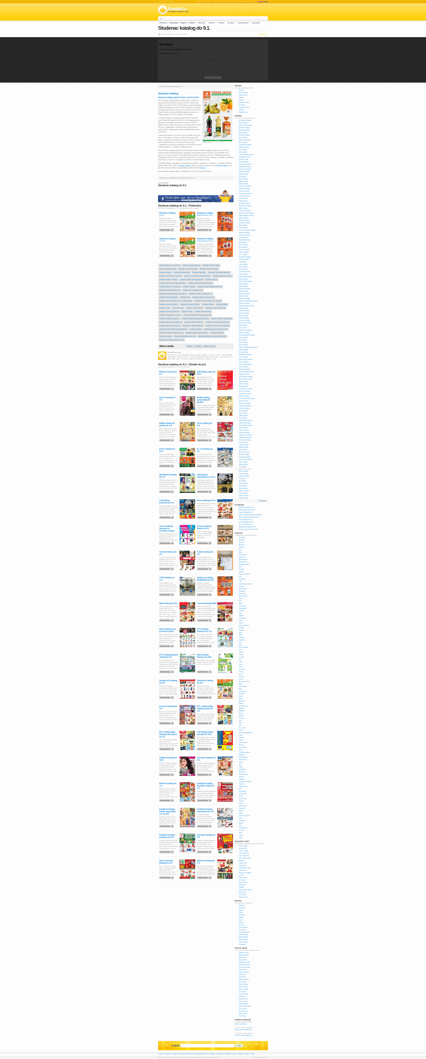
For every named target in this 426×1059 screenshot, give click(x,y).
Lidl (240, 659)
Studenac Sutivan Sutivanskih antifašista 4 (173, 329)
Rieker (241, 762)
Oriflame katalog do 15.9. (168, 758)
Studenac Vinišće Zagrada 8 (168, 297)
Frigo (240, 613)
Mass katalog (243, 286)
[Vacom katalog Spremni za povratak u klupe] (167, 543)
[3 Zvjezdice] (263, 34)
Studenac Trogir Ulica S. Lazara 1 (170, 315)
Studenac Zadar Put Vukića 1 (222, 276)
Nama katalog (243, 315)
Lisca (240, 664)
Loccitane (242, 669)
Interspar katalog (244, 232)
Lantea (241, 652)
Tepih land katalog (244, 423)
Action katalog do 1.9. (205, 553)
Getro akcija (243, 969)
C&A (240, 581)
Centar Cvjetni (243, 851)
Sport (240, 920)
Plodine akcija (243, 1004)
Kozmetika (256, 23)
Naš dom (242, 718)
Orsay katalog (243, 337)
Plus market (243, 747)
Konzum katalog (244, 249)
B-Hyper (241, 569)
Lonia (240, 674)
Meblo (241, 696)
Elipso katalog (243, 184)
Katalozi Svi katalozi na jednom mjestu (173, 10)
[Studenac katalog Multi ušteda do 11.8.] (204, 255)
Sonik (241, 803)
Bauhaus (242, 540)
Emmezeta (242, 606)
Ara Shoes (242, 537)
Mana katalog (243, 279)
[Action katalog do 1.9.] (204, 568)
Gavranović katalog (245, 205)
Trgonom (242, 784)
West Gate (242, 892)
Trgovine (243, 1)
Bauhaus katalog (244, 127)
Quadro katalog (244, 495)
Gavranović (242, 618)
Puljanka (241, 754)
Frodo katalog (243, 198)
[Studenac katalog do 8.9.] (167, 229)
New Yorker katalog (245, 323)
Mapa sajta (181, 1054)
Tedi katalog (243, 418)
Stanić (241, 796)
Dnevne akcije (243, 92)
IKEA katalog (243, 227)
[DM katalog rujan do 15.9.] (204, 388)
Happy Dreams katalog (246, 215)
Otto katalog (243, 340)
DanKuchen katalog (245, 164)
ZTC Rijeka (242, 894)
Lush (240, 667)
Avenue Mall (243, 848)
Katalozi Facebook (231, 1054)
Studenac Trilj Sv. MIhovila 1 (194, 322)
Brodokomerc (243, 559)
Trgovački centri (244, 107)
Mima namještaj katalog (246, 306)
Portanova (242, 880)
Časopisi (241, 109)
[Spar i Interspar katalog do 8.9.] (167, 877)
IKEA (240, 635)
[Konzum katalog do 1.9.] (167, 723)
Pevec (241, 735)
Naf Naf (241, 715)
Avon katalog (243, 123)
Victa (240, 818)
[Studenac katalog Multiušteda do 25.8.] (204, 229)
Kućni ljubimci (243, 23)
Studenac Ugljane (221, 304)
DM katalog (242, 176)
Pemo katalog (243, 345)
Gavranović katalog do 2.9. (168, 681)
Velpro (241, 813)
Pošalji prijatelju (199, 1054)
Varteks (241, 811)
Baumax (241, 542)
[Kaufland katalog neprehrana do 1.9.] (204, 826)
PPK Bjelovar (243, 757)
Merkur (241, 703)
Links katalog (243, 264)
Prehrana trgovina (244, 752)
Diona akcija (243, 960)
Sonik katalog (243, 410)
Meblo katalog (243, 291)
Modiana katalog (244, 310)
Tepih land (242, 769)
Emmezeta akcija (244, 967)
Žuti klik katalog (244, 454)
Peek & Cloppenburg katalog (248, 347)
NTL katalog (243, 327)
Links (240, 662)
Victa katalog (243, 442)
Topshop (241, 779)
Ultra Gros (242, 808)
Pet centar (242, 728)
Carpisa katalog (244, 147)
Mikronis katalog (244, 303)
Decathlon (242, 591)
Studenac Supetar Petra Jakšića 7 (197, 333)
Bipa (240, 552)
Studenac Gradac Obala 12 (191, 265)
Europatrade (243, 608)
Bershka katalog (244, 135)
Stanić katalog (243, 401)
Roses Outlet (243, 882)
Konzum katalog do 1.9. (168, 707)
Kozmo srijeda (243, 989)
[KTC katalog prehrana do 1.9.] (204, 645)
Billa (240, 550)
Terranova (242, 772)
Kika (240, 642)
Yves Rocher (243, 828)
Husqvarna (242, 478)
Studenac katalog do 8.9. (205, 681)
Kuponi (235, 1)
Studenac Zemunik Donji (182, 272)
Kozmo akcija (243, 986)
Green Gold (242, 865)
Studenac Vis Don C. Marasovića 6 (200, 294)
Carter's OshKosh (244, 574)
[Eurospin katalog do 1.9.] (204, 774)
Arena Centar (243, 846)
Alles (240, 833)
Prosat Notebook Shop (246, 371)
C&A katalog (243, 152)
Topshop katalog (244, 432)
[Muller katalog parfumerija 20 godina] (204, 414)
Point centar (243, 877)
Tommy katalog (244, 430)
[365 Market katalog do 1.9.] (167, 491)
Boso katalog (243, 137)
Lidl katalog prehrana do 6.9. (166, 501)
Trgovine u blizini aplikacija (243, 1035)
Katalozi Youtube (243, 1054)
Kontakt (174, 1054)
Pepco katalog (243, 349)
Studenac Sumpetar (217, 333)
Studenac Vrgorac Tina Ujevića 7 (170, 286)
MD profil (242, 693)
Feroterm (242, 611)
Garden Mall (243, 863)
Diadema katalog (244, 171)
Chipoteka (242, 579)
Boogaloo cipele (244, 564)
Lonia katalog (243, 274)
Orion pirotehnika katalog (247, 335)
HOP (240, 632)
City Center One (244, 853)
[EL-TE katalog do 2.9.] (204, 465)
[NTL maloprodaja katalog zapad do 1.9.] (204, 723)
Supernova (242, 885)
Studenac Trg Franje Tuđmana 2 (169, 325)
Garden (241, 615)
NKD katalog (243, 325)
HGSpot (241, 628)
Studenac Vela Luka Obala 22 (189, 304)
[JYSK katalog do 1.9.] (167, 594)
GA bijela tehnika (244, 203)
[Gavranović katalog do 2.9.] (167, 697)
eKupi (241, 603)
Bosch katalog (243, 471)
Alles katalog (243, 462)
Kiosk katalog (243, 245)
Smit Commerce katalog (246, 398)
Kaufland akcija (244, 979)
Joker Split (242, 870)
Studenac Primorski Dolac (211, 265)
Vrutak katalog (243, 447)
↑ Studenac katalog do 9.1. (261, 1057)
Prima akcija (243, 1008)
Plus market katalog (245, 364)
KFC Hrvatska (243, 647)
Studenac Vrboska (189, 286)
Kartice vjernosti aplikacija (243, 1029)
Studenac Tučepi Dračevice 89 (215, 308)
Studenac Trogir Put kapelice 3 (169, 318)
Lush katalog (243, 269)
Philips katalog (243, 491)
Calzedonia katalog (245, 145)
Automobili (242, 944)
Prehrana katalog (244, 369)
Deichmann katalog (245, 169)
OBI (240, 789)
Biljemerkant (243, 554)
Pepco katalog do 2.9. (167, 398)
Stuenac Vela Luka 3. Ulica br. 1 (169, 265)
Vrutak (241, 823)
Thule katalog (243, 493)
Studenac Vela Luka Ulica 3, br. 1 (203, 297)
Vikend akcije (217, 1)
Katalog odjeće (243, 934)
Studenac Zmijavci (165, 272)
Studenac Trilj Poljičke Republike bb (217, 322)
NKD (240, 723)
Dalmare (241, 860)
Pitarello (241, 737)
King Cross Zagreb (245, 872)
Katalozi (200, 1)
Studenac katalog (213, 77)
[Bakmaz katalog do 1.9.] (204, 877)
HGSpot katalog (244, 220)
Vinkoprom (242, 820)
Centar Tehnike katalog (246, 154)
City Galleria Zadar (245, 858)
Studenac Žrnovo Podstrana (209, 269)
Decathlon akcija (244, 962)
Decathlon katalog (244, 166)
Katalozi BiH (266, 1)
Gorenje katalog (244, 476)
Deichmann (242, 593)
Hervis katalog (243, 218)
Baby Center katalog (245, 125)
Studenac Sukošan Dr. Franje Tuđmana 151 (212, 336)
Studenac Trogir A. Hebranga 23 (221, 318)
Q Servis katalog (244, 391)
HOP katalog (243, 225)
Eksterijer (201, 23)
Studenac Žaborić (211, 279)
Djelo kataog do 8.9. (168, 603)
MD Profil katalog (244, 288)
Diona (241, 598)
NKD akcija (242, 974)
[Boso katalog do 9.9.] (204, 517)
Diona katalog (243, 174)
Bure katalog (243, 142)
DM (240, 601)
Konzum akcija (243, 984)
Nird (240, 720)
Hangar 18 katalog (244, 210)
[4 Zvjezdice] (265, 34)
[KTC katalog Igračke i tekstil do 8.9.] (167, 671)
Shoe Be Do (243, 793)
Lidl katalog (242, 262)
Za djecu (231, 23)
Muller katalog (243, 308)
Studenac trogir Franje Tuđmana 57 (170, 322)
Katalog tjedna (243, 464)
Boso (240, 567)
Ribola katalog (243, 381)
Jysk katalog (243, 237)
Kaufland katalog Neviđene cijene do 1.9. (206, 785)
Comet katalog (243, 159)
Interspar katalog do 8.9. (206, 836)
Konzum (241, 676)
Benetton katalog (244, 130)
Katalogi (261, 1)
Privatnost (167, 1054)
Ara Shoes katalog (245, 120)
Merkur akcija (243, 999)
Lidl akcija (242, 996)
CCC (240, 576)
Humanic (242, 630)
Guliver (241, 623)
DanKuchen (242, 589)
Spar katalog (243, 413)
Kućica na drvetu (244, 681)
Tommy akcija (243, 1011)
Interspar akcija (244, 972)
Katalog (212, 1054)
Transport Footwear (245, 781)
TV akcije (252, 1)
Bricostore (242, 557)
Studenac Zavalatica (199, 272)
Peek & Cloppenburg (245, 733)
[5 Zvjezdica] (267, 34)
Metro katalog (243, 296)
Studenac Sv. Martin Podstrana (193, 325)
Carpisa (241, 571)
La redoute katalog (245, 257)
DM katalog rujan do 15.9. (206, 373)
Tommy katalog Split (206, 603)
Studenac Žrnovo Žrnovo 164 (188, 269)
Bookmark (190, 1054)
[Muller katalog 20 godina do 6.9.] (167, 440)
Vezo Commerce (244, 815)
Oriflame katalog (244, 332)
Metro (241, 698)
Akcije (208, 1)
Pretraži (175, 1045)
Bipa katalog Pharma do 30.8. (204, 656)
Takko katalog (243, 415)
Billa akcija (242, 957)
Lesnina (241, 657)
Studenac (198, 346)
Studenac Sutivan (195, 329)
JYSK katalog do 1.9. (167, 578)
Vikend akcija (243, 942)
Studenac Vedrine (207, 304)
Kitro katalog (243, 247)
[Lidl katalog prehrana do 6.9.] (167, 517)
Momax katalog (244, 313)
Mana (240, 684)
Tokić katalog (243, 428)
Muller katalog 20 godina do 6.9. (167, 424)
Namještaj (173, 23)
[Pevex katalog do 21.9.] (167, 465)
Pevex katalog (243, 352)
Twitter (252, 1054)
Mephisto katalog (244, 298)
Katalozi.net (175, 352)
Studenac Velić (185, 297)
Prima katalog (243, 367)
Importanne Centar (245, 868)
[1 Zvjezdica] (259, 34)
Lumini (241, 875)
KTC (240, 650)
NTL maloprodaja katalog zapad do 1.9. (205, 708)
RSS (207, 1054)
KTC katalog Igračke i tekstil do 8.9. (168, 656)
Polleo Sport (243, 759)
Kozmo (241, 672)
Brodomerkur (243, 562)
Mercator (242, 701)
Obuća (192, 23)
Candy (241, 835)
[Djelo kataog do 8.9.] (167, 620)
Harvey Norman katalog (246, 213)
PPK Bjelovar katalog (246, 376)
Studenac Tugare (178, 308)
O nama (160, 1054)
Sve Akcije (242, 1016)
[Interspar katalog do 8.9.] (204, 851)
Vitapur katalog (243, 445)
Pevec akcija (243, 1001)
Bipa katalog (243, 132)
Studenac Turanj (164, 308)
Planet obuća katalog (245, 359)
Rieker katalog (243, 384)
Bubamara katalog (244, 140)
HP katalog (242, 481)
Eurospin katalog (244, 188)
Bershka (241, 547)
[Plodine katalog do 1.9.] (167, 800)
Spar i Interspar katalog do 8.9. (166, 861)
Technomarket (243, 774)
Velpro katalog (243, 498)
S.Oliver (241, 801)
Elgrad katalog (243, 181)
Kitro (240, 645)
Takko (241, 767)
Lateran (241, 654)
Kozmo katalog (243, 252)
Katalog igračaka (244, 932)
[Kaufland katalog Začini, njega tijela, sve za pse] (167, 826)
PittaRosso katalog (245, 354)
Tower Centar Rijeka (245, 890)
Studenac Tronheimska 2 (203, 311)
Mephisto (242, 711)
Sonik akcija (243, 1013)
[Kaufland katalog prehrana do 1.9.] (167, 851)
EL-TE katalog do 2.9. (205, 450)
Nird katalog (243, 486)
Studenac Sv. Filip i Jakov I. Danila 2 (217, 325)
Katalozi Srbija (264, 1)
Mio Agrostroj (243, 706)
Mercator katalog (244, 293)
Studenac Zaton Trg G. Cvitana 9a (170, 276)
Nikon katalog (243, 483)
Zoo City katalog (244, 452)
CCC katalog (243, 149)
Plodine (241, 745)
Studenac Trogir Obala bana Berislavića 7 (195, 318)
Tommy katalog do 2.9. (167, 553)
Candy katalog (243, 473)
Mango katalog (243, 284)
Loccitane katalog (244, 271)
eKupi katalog (243, 179)
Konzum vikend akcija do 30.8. (249, 529)
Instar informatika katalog (247, 230)
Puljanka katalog (244, 374)
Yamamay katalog (244, 457)
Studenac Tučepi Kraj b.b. (194, 308)
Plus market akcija (245, 1006)
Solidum (241, 887)
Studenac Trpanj (187, 311)
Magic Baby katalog (245, 276)
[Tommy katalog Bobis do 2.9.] (204, 543)
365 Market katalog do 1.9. (168, 475)
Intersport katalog (244, 235)
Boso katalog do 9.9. (206, 500)
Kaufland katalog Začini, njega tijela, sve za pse (167, 811)
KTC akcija (242, 991)
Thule (240, 837)
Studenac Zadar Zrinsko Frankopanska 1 (197, 276)
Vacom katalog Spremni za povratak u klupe (167, 528)
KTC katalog (243, 254)
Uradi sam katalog (244, 440)
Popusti (227, 1)
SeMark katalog (244, 396)
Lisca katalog (243, 266)
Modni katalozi (243, 937)
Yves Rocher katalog (245, 459)
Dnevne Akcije (243, 939)
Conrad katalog (243, 162)
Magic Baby (243, 686)
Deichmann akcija (244, 965)
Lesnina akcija (243, 994)
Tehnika (221, 23)
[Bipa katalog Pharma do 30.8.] (204, 671)
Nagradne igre (243, 112)
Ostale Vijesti (243, 897)
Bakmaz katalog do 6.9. (168, 373)
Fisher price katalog (245, 193)
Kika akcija (242, 982)
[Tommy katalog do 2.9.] (167, 568)
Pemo (241, 730)
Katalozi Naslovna (161, 18)
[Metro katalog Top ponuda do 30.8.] (167, 645)
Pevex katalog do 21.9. (167, 450)
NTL (240, 725)
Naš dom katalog (244, 320)
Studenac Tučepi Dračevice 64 (169, 311)
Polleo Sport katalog (245, 379)
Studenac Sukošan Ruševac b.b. (185, 336)
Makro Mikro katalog (245, 281)
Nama (241, 713)
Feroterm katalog (244, 196)
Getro (240, 620)
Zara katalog (243, 449)
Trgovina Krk (243, 786)
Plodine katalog (244, 362)
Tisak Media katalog (245, 425)
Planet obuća (243, 742)
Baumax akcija (243, 952)
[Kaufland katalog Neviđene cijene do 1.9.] (204, 800)
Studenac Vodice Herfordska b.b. (170, 290)
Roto (240, 764)
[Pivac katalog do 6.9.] (204, 440)
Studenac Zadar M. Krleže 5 (168, 279)
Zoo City (241, 830)
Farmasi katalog (244, 191)
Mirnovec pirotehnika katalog (248, 301)
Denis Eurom (243, 596)
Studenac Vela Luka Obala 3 (168, 304)
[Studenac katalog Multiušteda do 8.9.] (204, 594)
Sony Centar (243, 798)
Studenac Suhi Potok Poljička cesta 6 (171, 340)
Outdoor (212, 23)
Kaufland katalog (244, 240)
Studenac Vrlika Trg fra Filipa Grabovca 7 (172, 283)
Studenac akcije (222, 165)
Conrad (241, 586)
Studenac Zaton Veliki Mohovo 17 (219, 272)
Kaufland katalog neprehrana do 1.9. (205, 810)
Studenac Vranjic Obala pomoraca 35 (210, 286)
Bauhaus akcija (244, 955)
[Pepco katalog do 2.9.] (167, 414)
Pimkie (241, 740)
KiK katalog (242, 242)
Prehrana (163, 23)
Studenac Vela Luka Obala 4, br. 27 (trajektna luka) (175, 301)
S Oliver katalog (244, 408)
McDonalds (242, 691)
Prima (241, 750)
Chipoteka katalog (244, 157)
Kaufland (242, 640)
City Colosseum (244, 855)
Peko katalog (243, 342)
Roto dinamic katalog (245, 388)
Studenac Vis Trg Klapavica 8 (192, 290)
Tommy (241, 776)
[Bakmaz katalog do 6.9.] (167, 388)
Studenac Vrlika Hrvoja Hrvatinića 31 (200, 283)
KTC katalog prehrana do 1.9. (204, 630)
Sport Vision (243, 806)
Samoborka (242, 791)
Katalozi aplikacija (240, 1024)
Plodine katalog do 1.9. (167, 784)
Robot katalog (243, 386)
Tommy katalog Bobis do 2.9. (204, 527)
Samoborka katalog (245, 393)
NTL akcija (242, 977)
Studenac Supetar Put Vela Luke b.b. (216, 329)
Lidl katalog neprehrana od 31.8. (206, 475)
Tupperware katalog (245, 437)
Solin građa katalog (245, 406)
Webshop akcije (244, 102)
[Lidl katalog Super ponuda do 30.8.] (204, 748)
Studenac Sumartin (165, 336)
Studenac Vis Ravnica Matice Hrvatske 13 (173, 294)
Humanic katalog (244, 223)
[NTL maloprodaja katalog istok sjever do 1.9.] (167, 748)
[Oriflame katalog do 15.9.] (167, 774)
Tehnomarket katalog (245, 420)
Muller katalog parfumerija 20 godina (203, 399)
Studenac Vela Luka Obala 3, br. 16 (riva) (208, 301)
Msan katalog (243, 488)
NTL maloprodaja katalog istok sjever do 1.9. (168, 734)
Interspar (242, 637)
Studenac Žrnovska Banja (167, 269)
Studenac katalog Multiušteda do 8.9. (205, 578)
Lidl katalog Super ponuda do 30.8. (205, 733)
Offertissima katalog (245, 330)
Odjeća (183, 23)
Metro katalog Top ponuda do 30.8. (167, 630)
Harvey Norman (244, 625)
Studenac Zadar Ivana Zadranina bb (191, 279)
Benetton (242, 545)
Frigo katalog (243, 201)
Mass (240, 689)
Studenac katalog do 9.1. (184, 28)
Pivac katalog (243, 357)
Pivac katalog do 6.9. (204, 424)
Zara (240, 825)
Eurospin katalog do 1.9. (206, 758)
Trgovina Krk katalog (245, 435)
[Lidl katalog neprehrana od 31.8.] (204, 491)
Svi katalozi (242, 467)
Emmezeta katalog (245, 186)
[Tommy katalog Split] (204, 620)
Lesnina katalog (244, 259)
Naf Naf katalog (244, 318)
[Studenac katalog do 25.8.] (167, 255)
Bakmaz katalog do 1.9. (206, 861)
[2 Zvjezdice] (261, 34)
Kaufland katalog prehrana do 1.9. (167, 836)
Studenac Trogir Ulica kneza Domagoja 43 (197, 315)
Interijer (241, 917)
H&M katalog (243, 208)
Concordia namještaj (245, 584)
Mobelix (241, 708)
